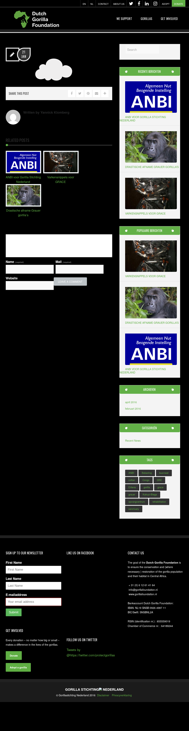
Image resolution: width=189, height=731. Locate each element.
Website (12, 278)
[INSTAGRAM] (155, 3)
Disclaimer (103, 695)
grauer (131, 494)
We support (124, 18)
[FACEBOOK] (138, 3)
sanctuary (133, 509)
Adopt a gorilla (18, 667)
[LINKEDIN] (147, 3)
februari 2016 (133, 408)
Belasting (147, 473)
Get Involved (169, 18)
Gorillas (146, 18)
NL (91, 3)
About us (118, 3)
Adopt (165, 3)
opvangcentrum (136, 501)
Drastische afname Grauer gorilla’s (152, 167)
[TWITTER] (131, 3)
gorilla (147, 487)
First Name (14, 562)
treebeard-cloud (58, 53)
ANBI (131, 473)
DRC (159, 480)
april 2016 (131, 402)
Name (15, 261)
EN (84, 3)
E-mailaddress (16, 594)
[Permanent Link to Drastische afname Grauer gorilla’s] (23, 205)
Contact (103, 3)
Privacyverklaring (122, 695)
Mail (63, 261)
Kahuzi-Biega (150, 494)
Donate (178, 3)
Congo (145, 480)
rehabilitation (159, 501)
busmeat (164, 473)
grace (160, 487)
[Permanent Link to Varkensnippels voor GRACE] (61, 172)
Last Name (13, 578)
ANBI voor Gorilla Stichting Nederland (143, 118)
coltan (131, 480)
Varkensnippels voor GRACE (145, 213)
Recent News (133, 440)
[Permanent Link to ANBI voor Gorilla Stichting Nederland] (23, 172)
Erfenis (132, 487)
